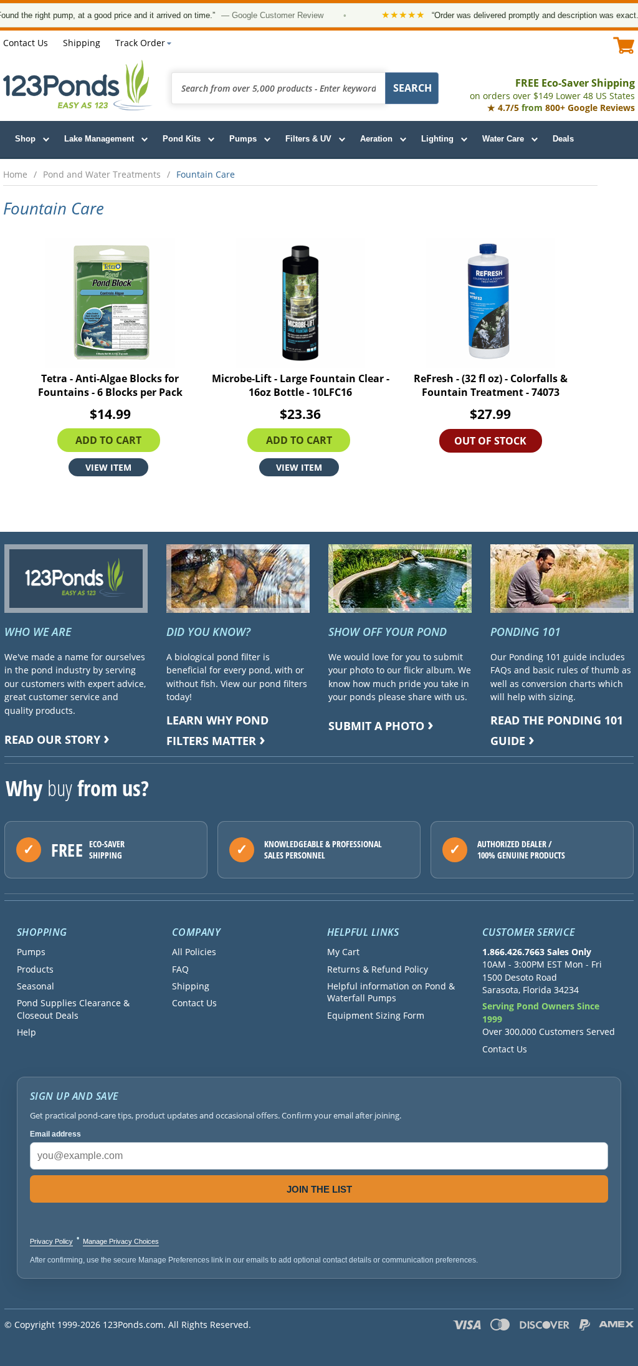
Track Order (140, 43)
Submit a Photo (376, 725)
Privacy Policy (51, 1241)
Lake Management (99, 138)
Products (35, 969)
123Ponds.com (78, 85)
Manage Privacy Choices (121, 1241)
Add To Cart (108, 440)
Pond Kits (182, 138)
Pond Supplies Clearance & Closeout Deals (73, 1009)
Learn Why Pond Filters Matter (217, 730)
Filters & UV (308, 138)
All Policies (194, 952)
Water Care (503, 138)
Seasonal (35, 986)
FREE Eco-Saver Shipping (552, 89)
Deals (563, 138)
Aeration (376, 138)
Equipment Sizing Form (375, 1015)
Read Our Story (52, 739)
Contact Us (25, 43)
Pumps (243, 138)
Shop (25, 138)
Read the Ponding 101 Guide (556, 730)
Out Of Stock (490, 441)
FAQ (180, 969)
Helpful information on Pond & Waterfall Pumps (391, 992)
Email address (55, 1134)
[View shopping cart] (624, 45)
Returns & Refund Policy (377, 969)
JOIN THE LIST (319, 1189)
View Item (108, 467)
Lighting (437, 138)
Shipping (81, 43)
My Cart (343, 952)
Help (26, 1032)
